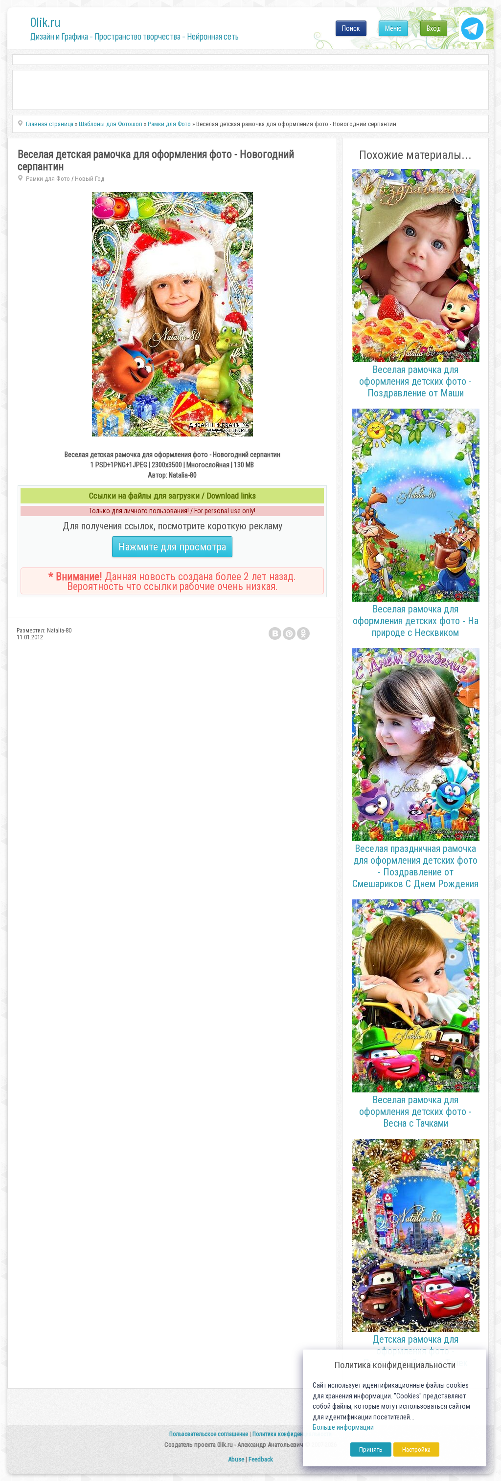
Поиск (351, 28)
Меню (393, 28)
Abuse (236, 1459)
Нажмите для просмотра (172, 547)
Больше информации (343, 1427)
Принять (371, 1449)
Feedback (261, 1459)
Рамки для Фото (48, 178)
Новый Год (89, 178)
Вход (434, 28)
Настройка (416, 1449)
